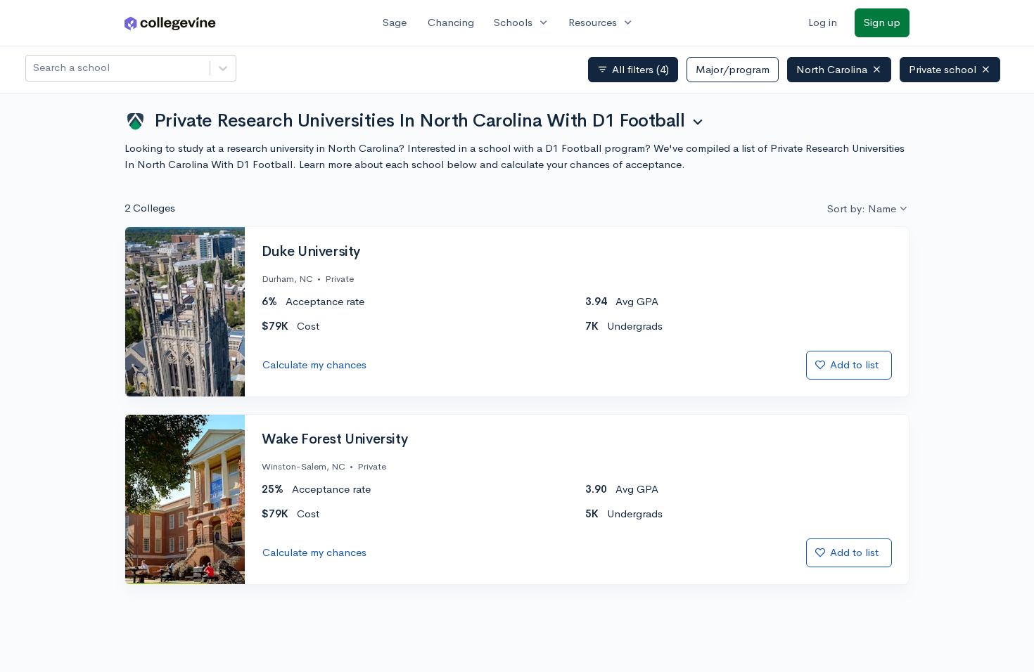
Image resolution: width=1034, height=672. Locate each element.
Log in (822, 22)
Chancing (451, 22)
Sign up (882, 22)
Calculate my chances (314, 364)
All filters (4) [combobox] (633, 70)
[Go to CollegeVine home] (170, 23)
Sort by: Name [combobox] (861, 208)
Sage (395, 22)
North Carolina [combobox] (831, 69)
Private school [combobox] (942, 69)
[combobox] (34, 68)
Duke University (311, 251)
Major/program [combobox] (733, 69)
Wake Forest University (334, 439)
